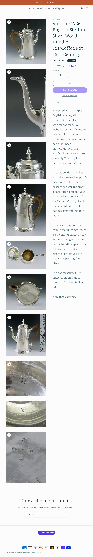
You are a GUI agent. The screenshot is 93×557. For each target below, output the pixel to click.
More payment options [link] (69, 95)
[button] (5, 8)
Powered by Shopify (34, 552)
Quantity (56, 70)
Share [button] (57, 102)
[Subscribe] (65, 514)
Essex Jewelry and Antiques (19, 552)
